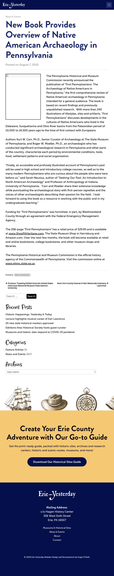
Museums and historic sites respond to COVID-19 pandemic (40, 332)
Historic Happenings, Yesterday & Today (29, 314)
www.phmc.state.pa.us (20, 263)
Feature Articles (14, 349)
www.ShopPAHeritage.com (26, 233)
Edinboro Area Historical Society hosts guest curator (36, 327)
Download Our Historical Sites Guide (57, 461)
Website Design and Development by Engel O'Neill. (67, 557)
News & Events (13, 16)
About (57, 536)
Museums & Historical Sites (57, 528)
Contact (57, 540)
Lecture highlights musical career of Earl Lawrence (35, 318)
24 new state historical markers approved (30, 323)
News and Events (22, 275)
